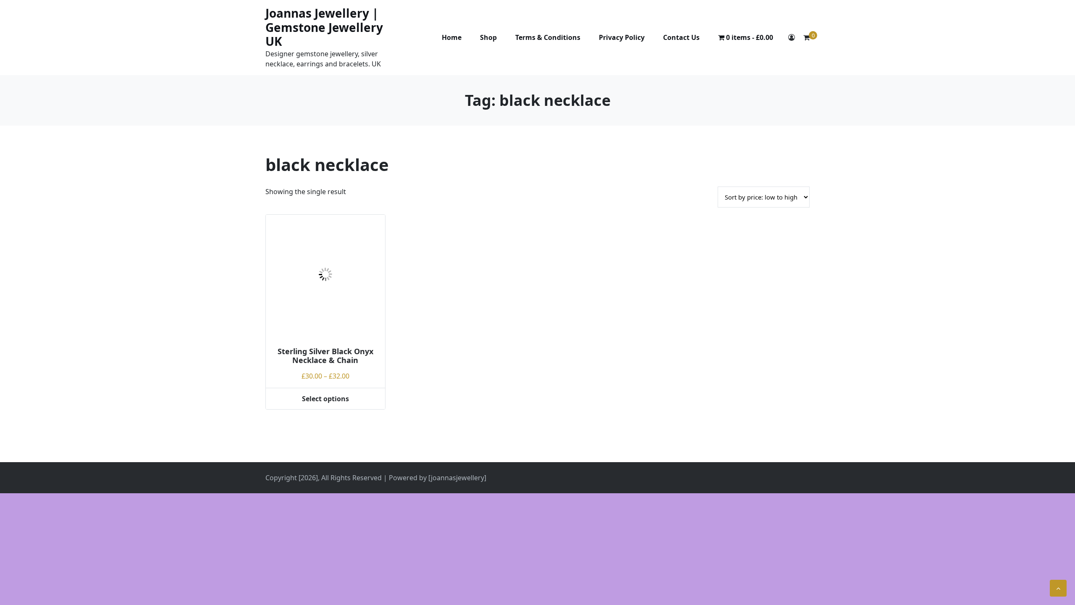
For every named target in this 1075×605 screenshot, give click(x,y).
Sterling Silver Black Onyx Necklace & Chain (325, 356)
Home (451, 37)
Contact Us (681, 37)
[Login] (791, 37)
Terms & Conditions (547, 37)
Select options (325, 398)
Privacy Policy (622, 37)
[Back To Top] (1058, 588)
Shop (488, 37)
